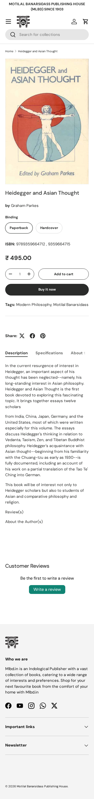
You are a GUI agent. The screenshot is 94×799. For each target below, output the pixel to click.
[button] (85, 21)
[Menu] (8, 21)
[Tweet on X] (22, 336)
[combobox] (47, 34)
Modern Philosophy (33, 304)
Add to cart (63, 274)
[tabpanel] (47, 444)
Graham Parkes (25, 205)
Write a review (47, 589)
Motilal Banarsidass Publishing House (42, 786)
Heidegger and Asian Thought (38, 51)
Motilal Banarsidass (71, 304)
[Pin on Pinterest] (43, 336)
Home (9, 51)
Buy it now (47, 289)
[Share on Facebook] (32, 336)
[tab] (16, 353)
